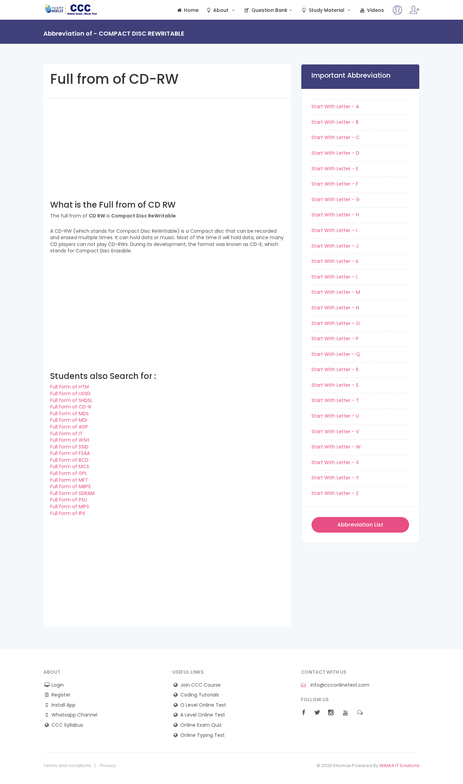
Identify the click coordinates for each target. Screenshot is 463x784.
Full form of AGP (69, 426)
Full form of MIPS (69, 506)
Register (61, 695)
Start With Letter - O (335, 323)
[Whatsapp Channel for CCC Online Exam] (415, 13)
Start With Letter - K (335, 261)
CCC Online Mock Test (71, 9)
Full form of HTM (69, 386)
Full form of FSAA (70, 453)
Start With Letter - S (335, 385)
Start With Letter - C (335, 137)
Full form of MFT (69, 480)
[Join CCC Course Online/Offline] (397, 13)
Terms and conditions (67, 766)
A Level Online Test (202, 715)
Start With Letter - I (334, 230)
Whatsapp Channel (74, 715)
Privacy (108, 766)
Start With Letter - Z (335, 493)
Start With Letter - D (335, 153)
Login (58, 685)
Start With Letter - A (335, 106)
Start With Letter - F (334, 183)
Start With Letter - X (335, 462)
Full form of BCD (69, 460)
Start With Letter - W (336, 446)
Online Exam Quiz (201, 725)
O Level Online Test (203, 705)
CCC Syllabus (67, 725)
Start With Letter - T (335, 400)
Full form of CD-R (70, 406)
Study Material (326, 10)
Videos (375, 10)
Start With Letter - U (335, 416)
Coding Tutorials (199, 695)
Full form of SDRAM (72, 493)
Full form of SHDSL (71, 400)
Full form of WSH (69, 440)
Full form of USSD (70, 393)
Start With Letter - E (334, 168)
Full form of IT (66, 433)
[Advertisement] (167, 145)
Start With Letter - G (335, 199)
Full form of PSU (68, 499)
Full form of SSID (69, 446)
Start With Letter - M (335, 292)
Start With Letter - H (335, 214)
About (221, 10)
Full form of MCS (69, 466)
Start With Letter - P (335, 338)
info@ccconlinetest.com (339, 685)
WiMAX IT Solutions (399, 765)
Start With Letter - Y (335, 477)
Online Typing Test (202, 735)
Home (191, 10)
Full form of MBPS (70, 486)
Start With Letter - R (335, 369)
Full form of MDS (69, 413)
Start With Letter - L (334, 276)
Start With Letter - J (334, 246)
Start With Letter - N (335, 307)
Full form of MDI (68, 420)
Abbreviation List (360, 525)
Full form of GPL (68, 473)
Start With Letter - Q (335, 354)
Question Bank (268, 10)
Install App (64, 705)
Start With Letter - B (335, 122)
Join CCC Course (200, 685)
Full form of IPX (67, 513)
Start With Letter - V (335, 431)
